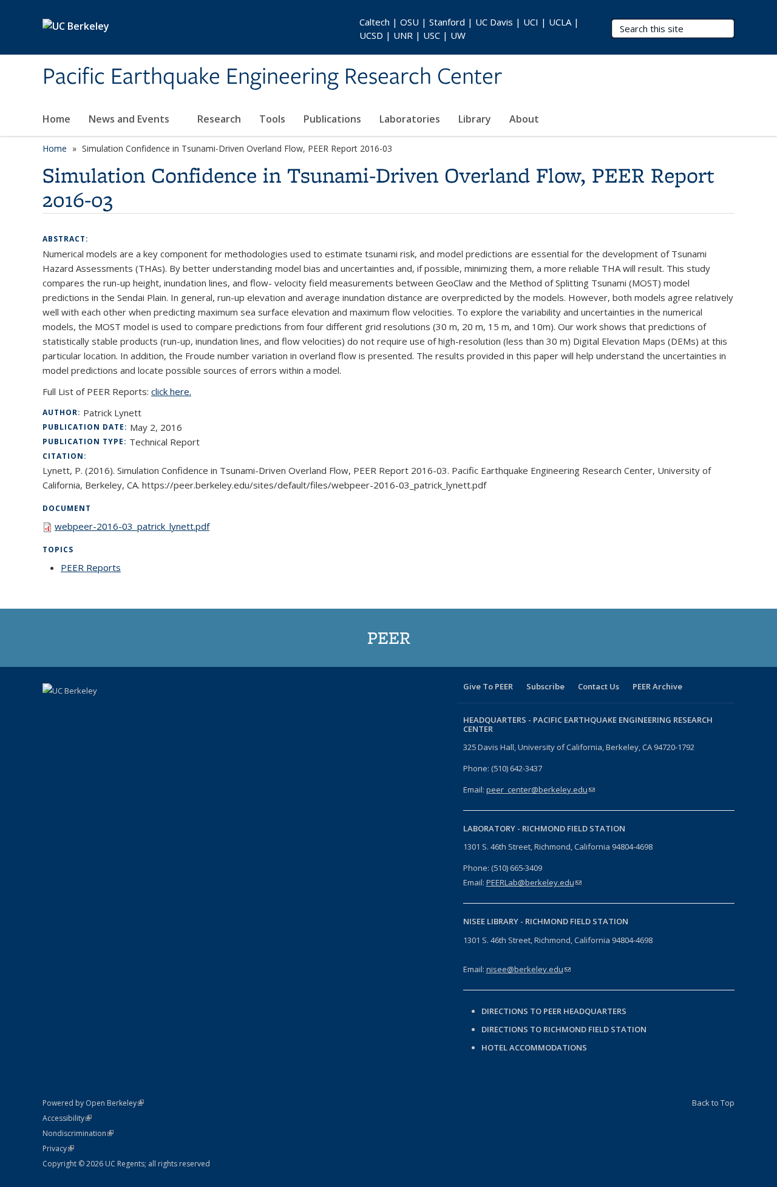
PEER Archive (657, 686)
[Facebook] (53, 711)
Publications (332, 119)
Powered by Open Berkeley (93, 1103)
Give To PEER (488, 686)
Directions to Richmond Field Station (563, 1029)
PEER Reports (91, 567)
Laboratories (409, 119)
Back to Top (713, 1102)
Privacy (58, 1148)
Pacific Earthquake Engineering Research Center (272, 77)
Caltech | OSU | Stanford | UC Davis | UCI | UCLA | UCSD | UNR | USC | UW (469, 28)
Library (474, 119)
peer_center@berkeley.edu (540, 789)
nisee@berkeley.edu (528, 969)
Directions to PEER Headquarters (554, 1011)
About (525, 119)
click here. (171, 391)
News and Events (130, 119)
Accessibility (67, 1118)
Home (56, 119)
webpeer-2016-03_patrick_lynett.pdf (132, 526)
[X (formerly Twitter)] (77, 711)
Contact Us (598, 686)
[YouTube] (124, 711)
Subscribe (545, 686)
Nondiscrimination (78, 1133)
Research (219, 119)
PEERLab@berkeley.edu (534, 882)
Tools (272, 119)
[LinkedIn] (101, 711)
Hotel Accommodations (534, 1047)
